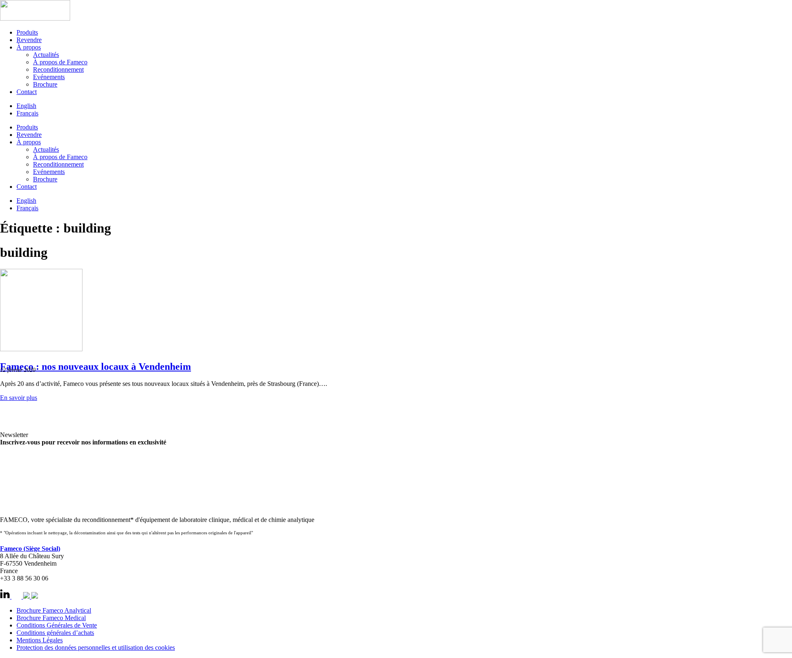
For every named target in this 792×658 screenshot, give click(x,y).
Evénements (49, 76)
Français (27, 113)
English (26, 105)
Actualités (46, 54)
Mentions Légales (39, 640)
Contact (26, 91)
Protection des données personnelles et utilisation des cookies (95, 647)
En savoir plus (18, 397)
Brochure (45, 84)
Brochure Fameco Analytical (53, 610)
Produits (27, 32)
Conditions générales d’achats (55, 632)
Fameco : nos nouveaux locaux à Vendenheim (95, 366)
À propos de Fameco (60, 62)
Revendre (29, 39)
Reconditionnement (58, 69)
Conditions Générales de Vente (56, 625)
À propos (28, 47)
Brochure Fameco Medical (51, 617)
